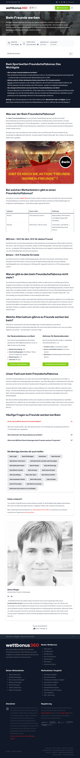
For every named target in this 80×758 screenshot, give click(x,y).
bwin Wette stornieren (34, 484)
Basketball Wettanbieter (51, 687)
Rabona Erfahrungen (15, 690)
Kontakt (70, 748)
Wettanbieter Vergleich (51, 682)
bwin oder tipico (31, 475)
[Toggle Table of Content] (70, 53)
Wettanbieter (10, 30)
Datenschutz (57, 748)
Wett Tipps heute (49, 695)
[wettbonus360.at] (16, 8)
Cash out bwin (51, 479)
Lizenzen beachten (68, 755)
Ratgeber (17, 636)
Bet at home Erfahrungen (16, 680)
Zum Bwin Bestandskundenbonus (55, 364)
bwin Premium (34, 465)
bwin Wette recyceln (16, 470)
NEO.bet (10, 83)
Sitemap (64, 748)
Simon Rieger (15, 44)
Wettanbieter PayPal (50, 685)
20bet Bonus (48, 649)
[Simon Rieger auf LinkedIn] (20, 44)
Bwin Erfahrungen (14, 685)
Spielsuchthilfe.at (46, 713)
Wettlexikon (69, 750)
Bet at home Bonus (50, 656)
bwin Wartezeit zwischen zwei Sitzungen (43, 461)
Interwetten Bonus (50, 664)
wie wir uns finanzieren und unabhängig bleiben (22, 737)
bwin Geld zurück (35, 479)
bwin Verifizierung (50, 465)
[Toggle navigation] (72, 7)
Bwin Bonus (47, 662)
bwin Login (13, 456)
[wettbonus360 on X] (61, 2)
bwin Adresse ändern (48, 475)
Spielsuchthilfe (47, 750)
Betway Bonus (48, 659)
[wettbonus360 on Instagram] (66, 2)
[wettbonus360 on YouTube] (64, 2)
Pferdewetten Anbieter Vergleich (54, 680)
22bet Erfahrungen (14, 675)
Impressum (49, 748)
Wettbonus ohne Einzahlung (52, 690)
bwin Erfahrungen (27, 456)
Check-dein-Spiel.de (63, 713)
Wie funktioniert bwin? (17, 465)
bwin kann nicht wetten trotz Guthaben (22, 488)
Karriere (54, 752)
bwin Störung (32, 470)
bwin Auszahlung (15, 475)
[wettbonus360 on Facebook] (59, 2)
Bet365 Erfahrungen (15, 677)
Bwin (10, 22)
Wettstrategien (26, 592)
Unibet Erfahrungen (15, 687)
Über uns (48, 752)
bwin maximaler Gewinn (17, 479)
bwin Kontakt (55, 456)
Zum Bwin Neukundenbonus (19, 364)
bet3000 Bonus (48, 651)
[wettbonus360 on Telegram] (56, 2)
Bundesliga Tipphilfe (50, 675)
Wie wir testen (56, 755)
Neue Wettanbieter (50, 677)
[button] (33, 7)
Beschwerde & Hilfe (59, 750)
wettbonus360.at (29, 512)
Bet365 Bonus (48, 654)
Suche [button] (72, 2)
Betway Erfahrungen (15, 682)
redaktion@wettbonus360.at (41, 510)
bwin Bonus (42, 456)
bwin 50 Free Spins (16, 484)
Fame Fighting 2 (49, 692)
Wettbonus (9, 636)
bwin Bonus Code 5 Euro (17, 461)
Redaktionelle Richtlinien (65, 752)
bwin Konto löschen (48, 470)
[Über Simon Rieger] (8, 43)
